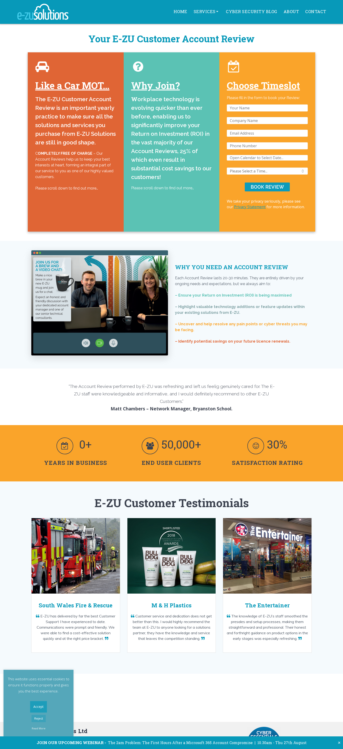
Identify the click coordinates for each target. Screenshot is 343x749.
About (291, 11)
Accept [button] (38, 706)
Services (205, 11)
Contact (315, 11)
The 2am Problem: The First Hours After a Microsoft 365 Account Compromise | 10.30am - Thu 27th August (172, 742)
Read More (39, 728)
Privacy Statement (250, 206)
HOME (180, 11)
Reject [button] (38, 718)
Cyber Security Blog (251, 11)
